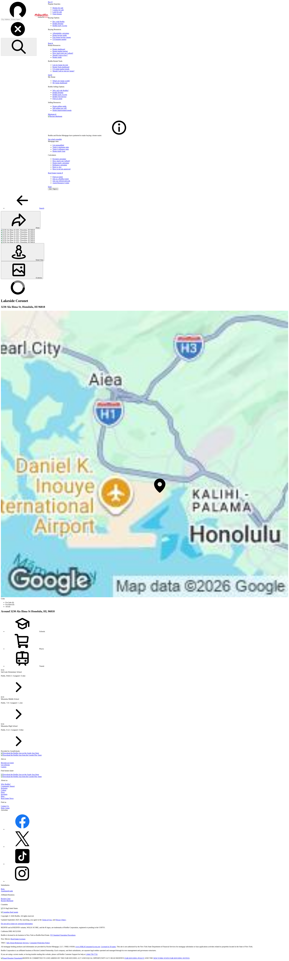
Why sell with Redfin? (60, 90)
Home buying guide (59, 35)
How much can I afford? (61, 161)
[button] (24, 9)
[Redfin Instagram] (22, 881)
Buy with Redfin (58, 22)
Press (3, 792)
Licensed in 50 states (108, 947)
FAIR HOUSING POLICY (134, 958)
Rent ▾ (50, 43)
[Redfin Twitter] (22, 847)
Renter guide (57, 57)
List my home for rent (60, 65)
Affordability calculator (60, 33)
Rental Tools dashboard (60, 67)
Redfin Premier (57, 24)
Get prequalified (58, 145)
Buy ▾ (50, 2)
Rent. (3, 889)
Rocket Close (5, 899)
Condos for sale (58, 10)
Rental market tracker (60, 51)
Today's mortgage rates (60, 147)
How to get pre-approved (61, 169)
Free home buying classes (61, 37)
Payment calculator (59, 159)
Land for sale (57, 12)
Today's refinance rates (60, 149)
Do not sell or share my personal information (17, 924)
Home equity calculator (60, 163)
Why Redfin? (5, 784)
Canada (15, 912)
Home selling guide (59, 106)
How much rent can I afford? (62, 53)
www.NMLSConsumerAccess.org (87, 947)
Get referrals (5, 765)
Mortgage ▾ (52, 114)
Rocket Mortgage (7, 901)
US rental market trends (60, 69)
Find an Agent (57, 177)
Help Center (5, 808)
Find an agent (57, 99)
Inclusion (4, 788)
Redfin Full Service (59, 97)
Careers (3, 767)
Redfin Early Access (59, 26)
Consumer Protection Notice (40, 943)
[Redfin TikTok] (22, 864)
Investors (4, 794)
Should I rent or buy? (60, 55)
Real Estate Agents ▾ (55, 173)
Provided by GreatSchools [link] (10, 751)
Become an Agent (7, 763)
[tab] (146, 200)
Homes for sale (57, 8)
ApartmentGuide (7, 891)
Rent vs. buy (57, 167)
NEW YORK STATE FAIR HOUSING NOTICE (171, 958)
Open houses (57, 14)
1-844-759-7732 (91, 954)
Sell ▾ (50, 75)
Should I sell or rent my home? (63, 71)
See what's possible (55, 139)
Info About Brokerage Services (18, 943)
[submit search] (19, 47)
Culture (3, 790)
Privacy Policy (61, 920)
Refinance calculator (59, 165)
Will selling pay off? (59, 108)
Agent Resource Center (60, 183)
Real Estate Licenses (18, 939)
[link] (119, 135)
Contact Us (5, 806)
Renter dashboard (58, 49)
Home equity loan (58, 151)
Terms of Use (47, 920)
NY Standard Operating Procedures (63, 935)
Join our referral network (61, 181)
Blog (2, 796)
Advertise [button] (4, 810)
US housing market (59, 39)
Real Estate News (7, 798)
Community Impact (8, 786)
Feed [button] (49, 187)
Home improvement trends (61, 110)
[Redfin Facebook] (22, 829)
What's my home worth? (61, 81)
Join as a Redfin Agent (60, 179)
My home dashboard (59, 83)
